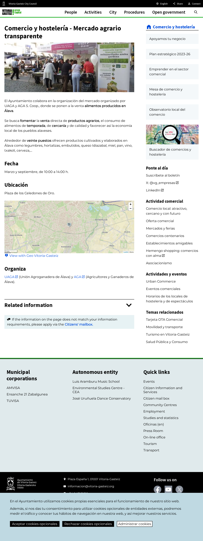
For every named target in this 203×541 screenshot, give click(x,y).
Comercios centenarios (165, 236)
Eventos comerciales (163, 289)
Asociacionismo (159, 263)
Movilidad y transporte (164, 327)
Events (149, 381)
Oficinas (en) (153, 424)
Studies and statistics (160, 418)
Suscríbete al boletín (163, 175)
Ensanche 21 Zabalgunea (27, 394)
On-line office (154, 437)
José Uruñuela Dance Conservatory (101, 398)
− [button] (130, 208)
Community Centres (160, 405)
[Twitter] (179, 489)
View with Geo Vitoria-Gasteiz (33, 256)
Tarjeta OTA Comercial (164, 320)
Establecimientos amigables (169, 243)
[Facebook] (157, 489)
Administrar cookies (134, 524)
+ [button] (130, 204)
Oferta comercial (160, 221)
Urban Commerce (161, 281)
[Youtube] (168, 489)
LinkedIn (153, 190)
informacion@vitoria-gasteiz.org (91, 486)
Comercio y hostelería (174, 26)
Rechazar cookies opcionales (88, 524)
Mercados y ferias (160, 228)
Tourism (150, 444)
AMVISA (13, 388)
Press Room (153, 431)
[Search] (196, 12)
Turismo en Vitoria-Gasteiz (168, 334)
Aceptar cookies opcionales (34, 524)
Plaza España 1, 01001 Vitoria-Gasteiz (94, 479)
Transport (151, 450)
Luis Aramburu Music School (96, 381)
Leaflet (126, 252)
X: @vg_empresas (160, 183)
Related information (28, 305)
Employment (154, 411)
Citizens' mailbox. (79, 324)
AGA (77, 277)
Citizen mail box (156, 398)
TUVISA (13, 401)
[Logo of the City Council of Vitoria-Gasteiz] (21, 484)
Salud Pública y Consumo (167, 342)
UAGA (9, 277)
